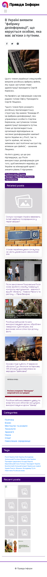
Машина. (19, 468)
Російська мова (11, 174)
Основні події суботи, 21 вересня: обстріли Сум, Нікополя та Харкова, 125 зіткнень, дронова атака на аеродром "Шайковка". (23, 367)
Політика (9, 419)
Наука (8, 435)
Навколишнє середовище (17, 441)
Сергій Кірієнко (11, 179)
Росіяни (17, 459)
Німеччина (9, 470)
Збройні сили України (28, 459)
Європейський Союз (12, 464)
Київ (16, 457)
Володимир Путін (29, 468)
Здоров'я (9, 432)
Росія (7, 457)
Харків (7, 468)
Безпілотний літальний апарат (16, 466)
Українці (22, 457)
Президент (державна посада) (16, 461)
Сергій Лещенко (28, 177)
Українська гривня (34, 466)
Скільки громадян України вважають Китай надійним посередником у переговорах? (23, 219)
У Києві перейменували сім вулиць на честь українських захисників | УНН (22, 251)
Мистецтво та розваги (16, 426)
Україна (12, 457)
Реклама (22, 174)
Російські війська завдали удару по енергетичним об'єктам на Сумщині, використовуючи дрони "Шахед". (23, 402)
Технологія (10, 429)
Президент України (13, 177)
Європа (30, 461)
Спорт (8, 438)
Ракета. (13, 468)
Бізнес (8, 423)
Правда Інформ (23, 4)
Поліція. (23, 464)
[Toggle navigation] (5, 11)
